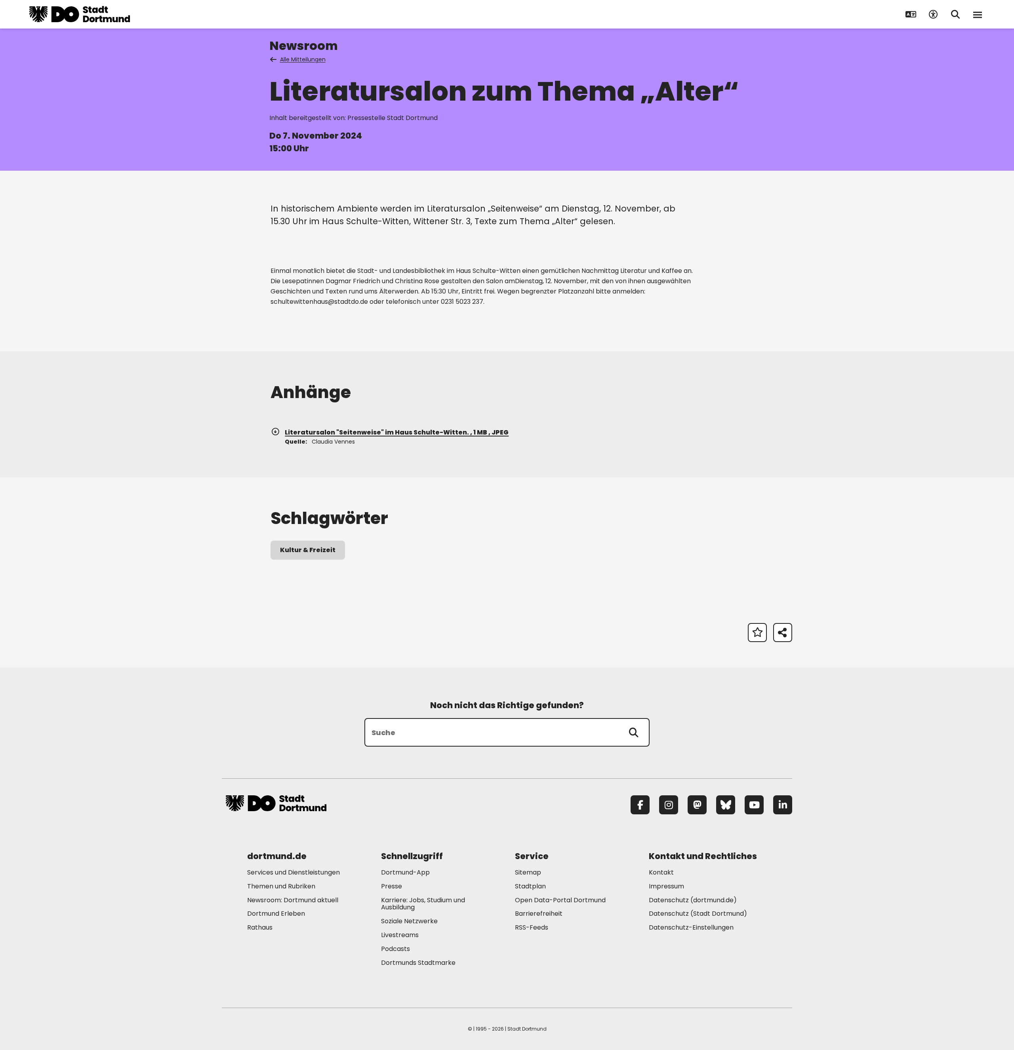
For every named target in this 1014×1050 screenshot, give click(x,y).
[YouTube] (754, 804)
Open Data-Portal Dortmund (560, 900)
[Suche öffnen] (955, 14)
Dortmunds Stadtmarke (418, 962)
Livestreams (400, 934)
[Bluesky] (725, 804)
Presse (391, 886)
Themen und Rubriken (281, 886)
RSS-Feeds (531, 927)
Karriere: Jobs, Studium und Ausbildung (423, 904)
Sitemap (528, 872)
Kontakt (661, 872)
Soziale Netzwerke (409, 921)
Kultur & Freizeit (307, 550)
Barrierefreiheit (538, 913)
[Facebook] (640, 804)
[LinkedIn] (782, 804)
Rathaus (260, 927)
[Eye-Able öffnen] (933, 14)
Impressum (666, 886)
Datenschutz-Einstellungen (691, 928)
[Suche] (633, 732)
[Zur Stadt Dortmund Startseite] (79, 14)
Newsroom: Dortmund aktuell (292, 900)
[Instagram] (668, 804)
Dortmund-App (405, 872)
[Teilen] (782, 632)
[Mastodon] (697, 804)
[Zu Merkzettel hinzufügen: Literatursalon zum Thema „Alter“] (757, 632)
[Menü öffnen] (977, 14)
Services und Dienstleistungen (293, 872)
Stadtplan (530, 886)
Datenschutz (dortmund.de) (693, 900)
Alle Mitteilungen (303, 59)
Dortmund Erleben (276, 913)
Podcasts (395, 948)
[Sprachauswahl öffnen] (911, 14)
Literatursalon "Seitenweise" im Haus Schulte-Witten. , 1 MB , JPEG (397, 432)
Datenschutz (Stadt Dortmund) (698, 913)
